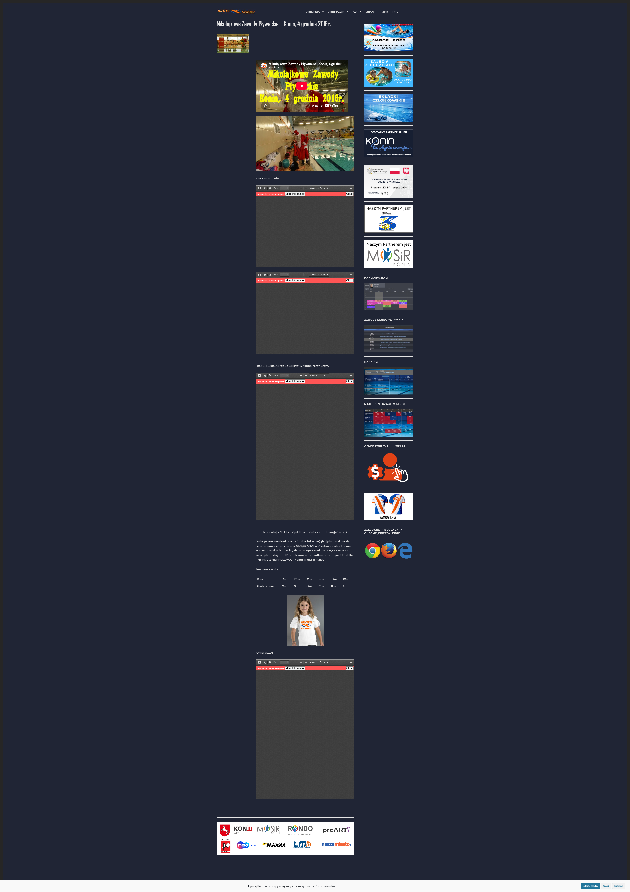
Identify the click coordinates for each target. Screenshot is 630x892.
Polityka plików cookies (325, 885)
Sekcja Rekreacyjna (336, 11)
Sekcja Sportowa (313, 11)
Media (355, 11)
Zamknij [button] (606, 885)
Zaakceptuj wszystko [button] (590, 885)
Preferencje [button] (618, 885)
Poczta (395, 11)
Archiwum (370, 11)
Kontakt (385, 11)
